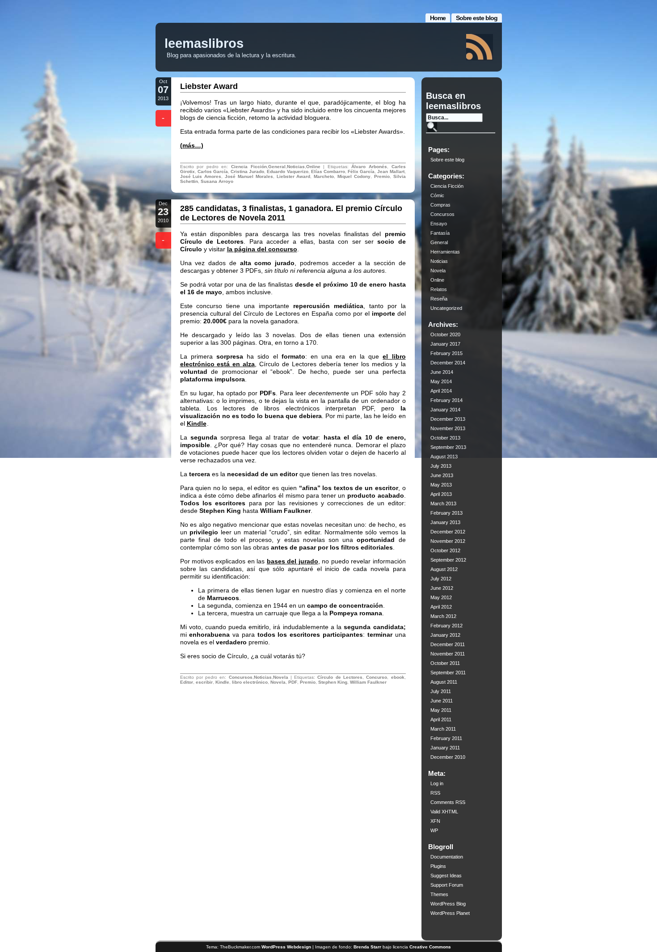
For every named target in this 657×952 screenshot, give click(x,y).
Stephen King (332, 682)
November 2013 (447, 428)
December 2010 (447, 757)
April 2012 (441, 606)
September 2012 (448, 560)
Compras (440, 204)
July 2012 (440, 578)
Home (438, 17)
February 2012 (446, 625)
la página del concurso (262, 249)
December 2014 (447, 362)
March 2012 (443, 616)
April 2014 (441, 390)
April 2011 (440, 719)
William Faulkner (368, 682)
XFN (435, 821)
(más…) (191, 145)
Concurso (376, 677)
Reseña (438, 298)
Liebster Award (209, 86)
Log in (436, 783)
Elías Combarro (328, 171)
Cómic (437, 195)
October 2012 (445, 550)
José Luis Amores (201, 176)
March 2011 (443, 729)
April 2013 (441, 494)
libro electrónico (250, 682)
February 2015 (446, 353)
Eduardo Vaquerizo (287, 171)
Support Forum (446, 885)
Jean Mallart (390, 171)
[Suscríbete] (479, 47)
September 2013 (448, 447)
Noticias (296, 166)
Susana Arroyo (217, 181)
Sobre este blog (476, 17)
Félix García (361, 171)
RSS (435, 792)
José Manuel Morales (249, 176)
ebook (397, 677)
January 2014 (445, 409)
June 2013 (441, 475)
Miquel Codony (354, 176)
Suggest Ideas (446, 875)
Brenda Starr (367, 946)
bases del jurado (292, 561)
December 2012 (447, 531)
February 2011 (446, 738)
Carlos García (213, 171)
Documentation (446, 856)
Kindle (196, 423)
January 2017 (445, 344)
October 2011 (445, 663)
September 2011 (448, 672)
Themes (439, 894)
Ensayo (438, 223)
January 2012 (445, 635)
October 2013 (445, 437)
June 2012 (441, 588)
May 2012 (441, 597)
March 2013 (443, 503)
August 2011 (443, 682)
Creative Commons (430, 946)
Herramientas (445, 251)
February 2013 (446, 513)
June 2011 (441, 700)
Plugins (438, 866)
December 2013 (447, 419)
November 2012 (447, 541)
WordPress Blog (448, 903)
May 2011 (440, 710)
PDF (292, 682)
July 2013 (440, 466)
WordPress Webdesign (286, 946)
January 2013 (445, 522)
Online (313, 166)
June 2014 (441, 372)
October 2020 (445, 334)
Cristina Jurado (247, 171)
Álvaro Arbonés (369, 166)
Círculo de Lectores (339, 677)
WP (434, 830)
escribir (204, 682)
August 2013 (444, 456)
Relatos (438, 289)
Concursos (241, 677)
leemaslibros (204, 43)
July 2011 (440, 691)
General (277, 166)
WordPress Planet (450, 913)
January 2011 (445, 747)
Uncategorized (446, 308)
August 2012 (444, 569)
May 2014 (441, 381)
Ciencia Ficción (249, 166)
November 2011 (447, 653)
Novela (280, 677)
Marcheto (324, 176)
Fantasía (440, 233)
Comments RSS (447, 802)
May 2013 (441, 484)
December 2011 (447, 644)
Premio (382, 176)
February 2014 (446, 400)
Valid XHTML (444, 811)
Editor (186, 682)
